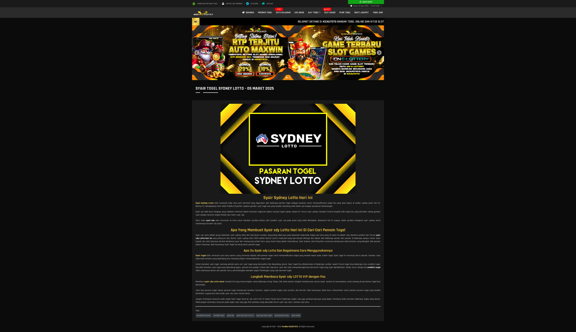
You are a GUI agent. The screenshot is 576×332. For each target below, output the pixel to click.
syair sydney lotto (282, 315)
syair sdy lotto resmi (264, 315)
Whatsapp (367, 2)
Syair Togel (345, 12)
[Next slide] (379, 52)
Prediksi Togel (265, 12)
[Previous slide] (196, 52)
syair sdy (230, 315)
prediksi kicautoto (204, 315)
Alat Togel (313, 12)
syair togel (296, 315)
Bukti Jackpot (361, 12)
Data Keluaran (283, 12)
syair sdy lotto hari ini (245, 315)
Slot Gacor (329, 12)
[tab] (287, 78)
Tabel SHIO (378, 12)
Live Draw (299, 12)
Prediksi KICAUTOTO (290, 326)
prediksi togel (219, 315)
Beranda (249, 12)
